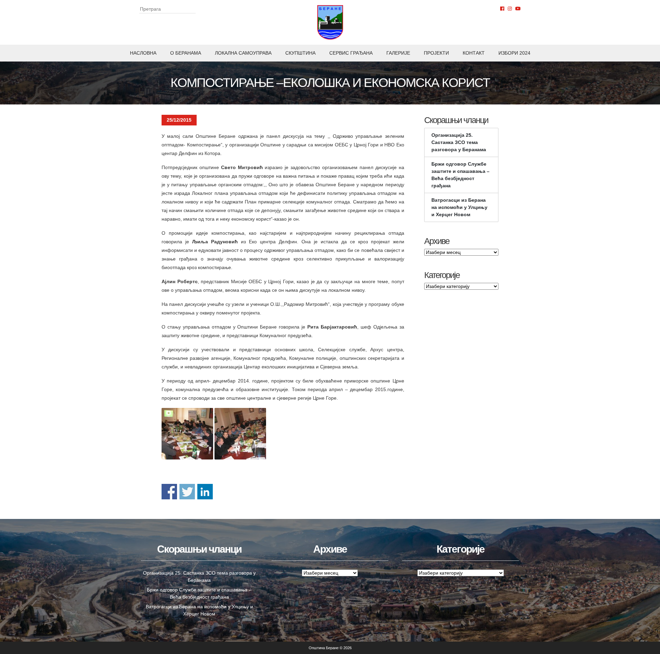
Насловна (143, 53)
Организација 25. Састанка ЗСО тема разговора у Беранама (458, 142)
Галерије (398, 53)
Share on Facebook (169, 491)
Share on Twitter (187, 491)
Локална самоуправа (243, 53)
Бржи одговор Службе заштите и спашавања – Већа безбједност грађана (460, 174)
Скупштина (300, 53)
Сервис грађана (351, 53)
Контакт (474, 53)
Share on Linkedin (205, 491)
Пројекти (436, 53)
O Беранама (185, 53)
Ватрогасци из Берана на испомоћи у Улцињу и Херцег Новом (459, 207)
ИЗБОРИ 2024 (514, 53)
